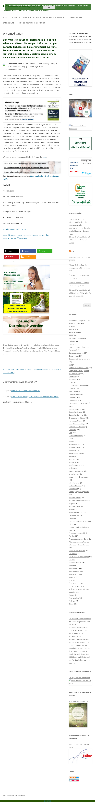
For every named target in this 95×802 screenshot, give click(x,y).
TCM (70, 580)
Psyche (19, 351)
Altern (71, 335)
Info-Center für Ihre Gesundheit (32, 23)
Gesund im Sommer (76, 415)
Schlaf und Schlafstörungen (79, 557)
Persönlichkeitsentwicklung (47, 348)
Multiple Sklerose (75, 486)
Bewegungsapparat (76, 353)
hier (44, 157)
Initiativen (72, 450)
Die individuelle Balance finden (47, 369)
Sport (71, 565)
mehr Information (82, 5)
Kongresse (73, 462)
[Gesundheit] (74, 778)
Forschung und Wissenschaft (79, 403)
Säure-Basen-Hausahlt (77, 551)
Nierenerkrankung (75, 512)
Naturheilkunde (75, 497)
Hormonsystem (75, 444)
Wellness (72, 601)
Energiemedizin (74, 394)
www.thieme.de (9, 235)
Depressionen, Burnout (77, 385)
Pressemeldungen (9, 351)
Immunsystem (74, 447)
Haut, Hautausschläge (77, 424)
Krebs (71, 468)
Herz (70, 433)
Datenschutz (8, 23)
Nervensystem (74, 506)
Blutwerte (72, 376)
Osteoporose (74, 515)
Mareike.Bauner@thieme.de (14, 229)
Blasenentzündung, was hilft (79, 359)
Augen (71, 344)
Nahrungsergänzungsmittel (79, 492)
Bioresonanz (73, 356)
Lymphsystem (74, 474)
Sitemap (47, 801)
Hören (71, 441)
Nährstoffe (73, 489)
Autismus (72, 350)
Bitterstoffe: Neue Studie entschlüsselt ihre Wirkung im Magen (79, 240)
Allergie (71, 329)
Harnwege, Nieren (75, 421)
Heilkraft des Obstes (76, 427)
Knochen (72, 459)
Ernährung (73, 400)
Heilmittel (72, 430)
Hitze (71, 438)
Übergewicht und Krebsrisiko (79, 228)
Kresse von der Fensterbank (79, 639)
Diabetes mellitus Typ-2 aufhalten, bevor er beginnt (80, 660)
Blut (70, 365)
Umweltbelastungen (76, 586)
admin (36, 345)
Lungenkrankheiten (76, 471)
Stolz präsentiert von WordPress (14, 795)
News (71, 509)
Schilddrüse (73, 554)
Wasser (71, 595)
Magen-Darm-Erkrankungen (79, 477)
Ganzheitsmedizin (75, 409)
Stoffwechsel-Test (75, 571)
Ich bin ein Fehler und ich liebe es (25, 391)
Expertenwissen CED (76, 219)
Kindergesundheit (75, 453)
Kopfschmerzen (74, 465)
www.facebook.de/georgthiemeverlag (33, 235)
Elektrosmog (73, 391)
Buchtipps (55, 345)
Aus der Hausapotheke (77, 347)
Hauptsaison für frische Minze (80, 619)
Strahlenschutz (74, 574)
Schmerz (72, 559)
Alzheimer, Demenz (76, 338)
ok (49, 7)
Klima (71, 456)
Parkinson (72, 518)
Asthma (72, 341)
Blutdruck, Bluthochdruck (78, 368)
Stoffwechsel (73, 568)
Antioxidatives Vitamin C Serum (80, 642)
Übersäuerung (74, 583)
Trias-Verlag (48, 351)
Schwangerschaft (75, 562)
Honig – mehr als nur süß (78, 645)
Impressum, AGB (76, 17)
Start (5, 17)
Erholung (6, 348)
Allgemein (47, 345)
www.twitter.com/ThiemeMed (15, 238)
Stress (71, 577)
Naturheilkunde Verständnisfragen (23, 348)
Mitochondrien (74, 483)
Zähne (71, 604)
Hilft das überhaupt (76, 436)
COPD (71, 382)
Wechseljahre (74, 598)
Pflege (71, 524)
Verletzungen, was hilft (77, 589)
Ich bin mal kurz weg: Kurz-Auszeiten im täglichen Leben (35, 396)
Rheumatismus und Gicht (78, 539)
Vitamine (72, 592)
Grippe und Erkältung (77, 418)
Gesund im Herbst (75, 412)
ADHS (71, 326)
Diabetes (72, 388)
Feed (72, 251)
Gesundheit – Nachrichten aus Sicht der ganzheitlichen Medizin (38, 17)
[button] (11, 251)
